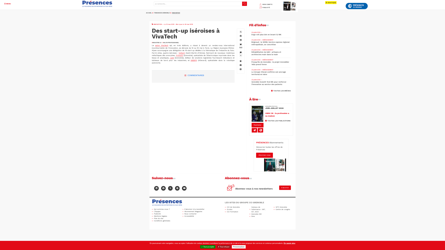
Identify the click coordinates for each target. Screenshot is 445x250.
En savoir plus (289, 243)
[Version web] (260, 130)
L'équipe (157, 211)
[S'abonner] (231, 187)
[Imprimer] (240, 69)
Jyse (172, 58)
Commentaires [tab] (196, 75)
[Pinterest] (177, 188)
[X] (240, 31)
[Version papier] (254, 130)
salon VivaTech (161, 45)
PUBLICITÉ (266, 7)
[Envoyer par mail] (240, 65)
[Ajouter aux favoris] (240, 61)
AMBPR (194, 60)
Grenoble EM (256, 214)
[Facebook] (240, 35)
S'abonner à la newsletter (194, 209)
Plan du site (158, 218)
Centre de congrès (283, 209)
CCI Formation (232, 212)
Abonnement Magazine (193, 211)
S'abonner (285, 188)
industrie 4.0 (156, 42)
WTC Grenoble (281, 207)
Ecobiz (229, 209)
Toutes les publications (279, 121)
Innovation (176, 13)
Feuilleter (258, 125)
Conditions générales (162, 221)
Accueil (149, 13)
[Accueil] (97, 3)
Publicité (157, 214)
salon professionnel (170, 42)
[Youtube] (184, 188)
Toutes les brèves (282, 91)
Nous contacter (190, 214)
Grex (253, 216)
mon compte (267, 4)
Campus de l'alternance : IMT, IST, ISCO (258, 209)
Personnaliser (239, 247)
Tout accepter (208, 247)
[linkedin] (240, 40)
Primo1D (179, 55)
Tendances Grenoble (162, 13)
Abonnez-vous (264, 155)
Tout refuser (224, 247)
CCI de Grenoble (233, 207)
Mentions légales (160, 216)
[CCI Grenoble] (357, 6)
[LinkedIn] (156, 188)
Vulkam (182, 53)
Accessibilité (189, 216)
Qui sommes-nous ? (162, 209)
